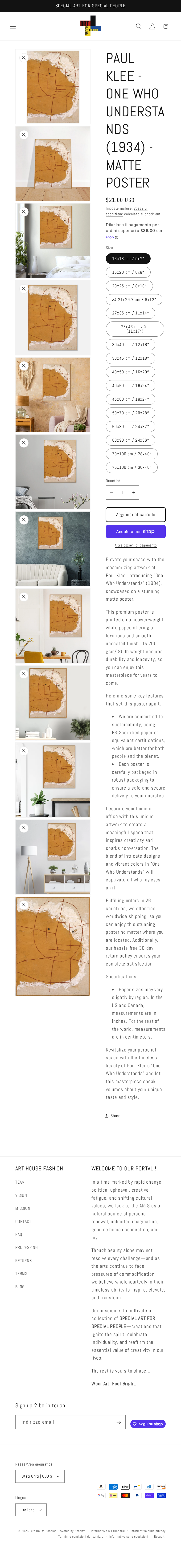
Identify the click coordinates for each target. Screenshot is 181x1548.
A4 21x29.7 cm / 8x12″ (134, 299)
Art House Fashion (43, 1531)
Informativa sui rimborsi (108, 1531)
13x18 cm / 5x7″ (128, 258)
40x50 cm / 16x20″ (130, 372)
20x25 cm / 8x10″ (129, 286)
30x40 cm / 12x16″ (130, 344)
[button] (13, 26)
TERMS (21, 1273)
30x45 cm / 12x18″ (130, 358)
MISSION (22, 1208)
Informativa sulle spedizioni (128, 1536)
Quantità (113, 480)
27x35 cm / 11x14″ (130, 313)
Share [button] (115, 1115)
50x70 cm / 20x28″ (130, 413)
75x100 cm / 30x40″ (131, 467)
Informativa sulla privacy (148, 1531)
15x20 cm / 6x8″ (128, 272)
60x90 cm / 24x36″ (130, 440)
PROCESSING (26, 1247)
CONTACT (23, 1221)
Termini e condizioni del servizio (80, 1536)
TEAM (20, 1182)
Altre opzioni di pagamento (136, 545)
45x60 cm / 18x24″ (130, 399)
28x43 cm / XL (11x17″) (135, 329)
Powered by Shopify (71, 1531)
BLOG (20, 1286)
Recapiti (160, 1536)
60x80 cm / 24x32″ (130, 426)
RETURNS (23, 1260)
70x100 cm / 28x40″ (131, 453)
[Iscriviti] (118, 1422)
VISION (21, 1195)
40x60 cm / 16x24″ (130, 385)
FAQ (18, 1234)
